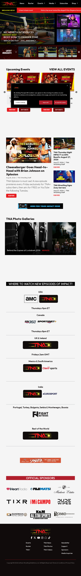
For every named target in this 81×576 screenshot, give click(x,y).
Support (64, 546)
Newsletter (65, 543)
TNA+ (28, 550)
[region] (40, 95)
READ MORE (11, 196)
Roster (31, 3)
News (22, 3)
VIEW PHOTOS (45, 250)
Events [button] (41, 3)
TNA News (47, 543)
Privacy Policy (70, 563)
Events (28, 543)
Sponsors (64, 550)
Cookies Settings (20, 102)
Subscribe (64, 3)
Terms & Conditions (59, 563)
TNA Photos (48, 546)
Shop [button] (74, 3)
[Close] (67, 85)
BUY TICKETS (24, 110)
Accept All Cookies (60, 102)
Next (79, 52)
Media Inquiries (67, 553)
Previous (16, 52)
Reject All (46, 102)
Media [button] (51, 3)
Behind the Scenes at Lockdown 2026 (23, 250)
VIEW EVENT (12, 110)
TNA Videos (48, 550)
